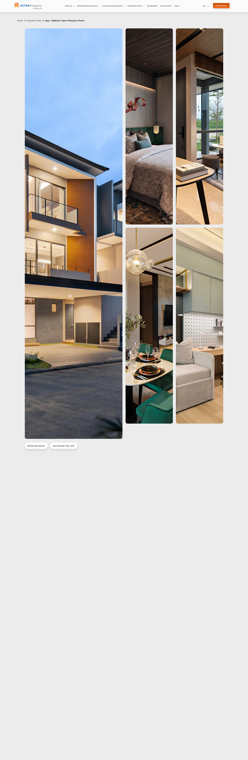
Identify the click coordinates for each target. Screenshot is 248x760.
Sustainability (152, 6)
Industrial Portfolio (134, 6)
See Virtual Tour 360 (64, 446)
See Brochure (37, 446)
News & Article (166, 6)
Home (20, 20)
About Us (68, 6)
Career (176, 6)
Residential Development (87, 6)
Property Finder (34, 20)
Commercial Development (112, 6)
